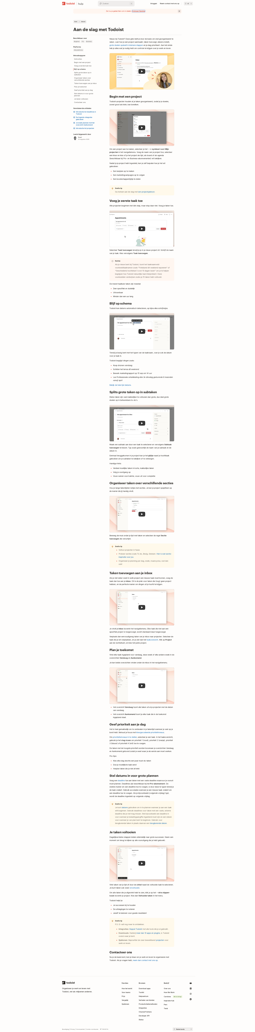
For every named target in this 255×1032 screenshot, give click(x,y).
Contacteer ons (80, 102)
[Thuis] (68, 3)
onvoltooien (134, 888)
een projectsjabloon (146, 192)
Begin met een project (82, 62)
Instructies (78, 59)
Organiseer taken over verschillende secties (82, 79)
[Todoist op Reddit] (190, 999)
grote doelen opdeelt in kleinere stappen (126, 45)
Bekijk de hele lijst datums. (120, 385)
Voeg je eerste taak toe (82, 66)
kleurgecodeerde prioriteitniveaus (150, 732)
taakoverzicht (152, 640)
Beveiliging (65, 1029)
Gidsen (83, 21)
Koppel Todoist (135, 929)
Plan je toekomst (80, 87)
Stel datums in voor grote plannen (83, 95)
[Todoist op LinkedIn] (190, 988)
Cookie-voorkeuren (92, 1029)
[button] (142, 71)
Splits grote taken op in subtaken (82, 74)
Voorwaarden (80, 1029)
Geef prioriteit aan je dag (83, 90)
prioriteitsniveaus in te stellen (125, 737)
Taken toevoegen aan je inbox (85, 83)
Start (75, 21)
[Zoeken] (131, 3)
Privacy (72, 1029)
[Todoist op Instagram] (190, 994)
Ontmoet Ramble (138, 11)
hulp (80, 3)
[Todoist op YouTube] (190, 983)
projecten (160, 940)
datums (125, 807)
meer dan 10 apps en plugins (148, 933)
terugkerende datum (158, 823)
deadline (121, 780)
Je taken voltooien (81, 99)
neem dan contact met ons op (145, 960)
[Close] (179, 11)
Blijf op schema (80, 69)
